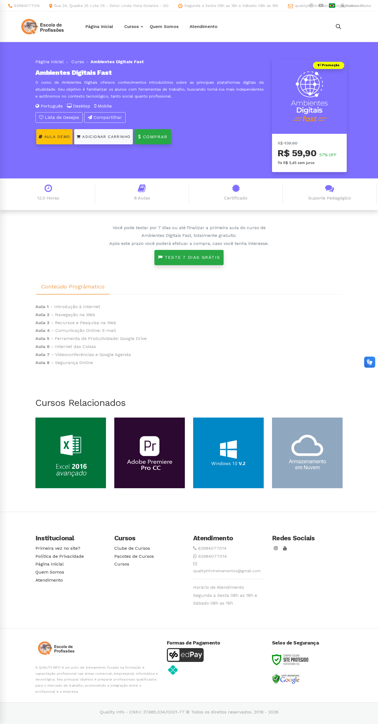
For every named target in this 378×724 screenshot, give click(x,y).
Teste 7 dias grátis (191, 257)
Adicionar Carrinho (106, 136)
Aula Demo (56, 136)
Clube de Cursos (132, 548)
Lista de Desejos (61, 117)
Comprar (154, 136)
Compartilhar (107, 117)
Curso (77, 61)
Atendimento (49, 580)
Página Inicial (49, 61)
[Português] (332, 5)
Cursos (121, 564)
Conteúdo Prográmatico (73, 286)
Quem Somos (49, 572)
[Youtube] (285, 548)
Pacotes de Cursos (134, 556)
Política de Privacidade (59, 556)
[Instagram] (276, 548)
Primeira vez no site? (57, 548)
